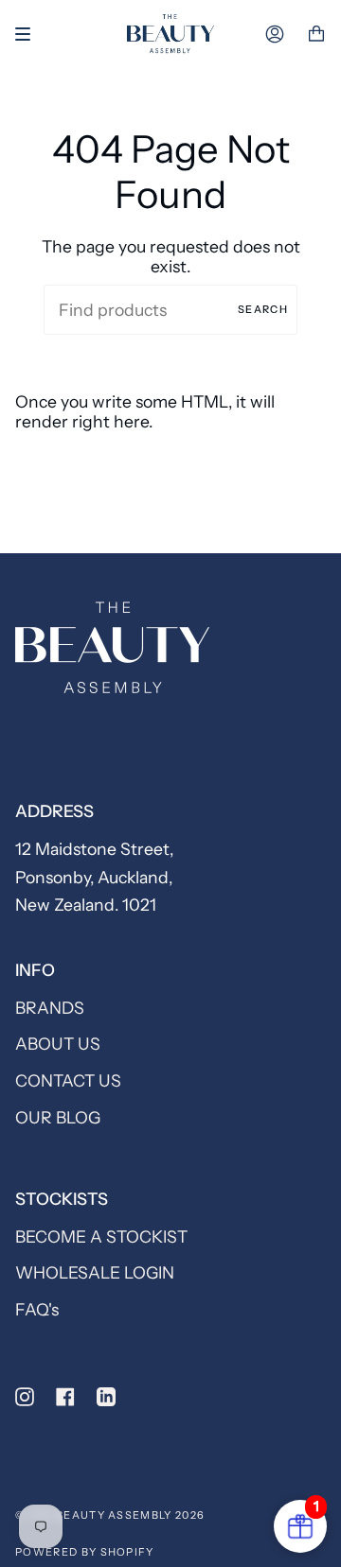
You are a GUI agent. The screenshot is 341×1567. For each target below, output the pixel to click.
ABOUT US (57, 1043)
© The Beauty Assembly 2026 (110, 1515)
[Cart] (316, 34)
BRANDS (49, 1008)
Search (263, 309)
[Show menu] (29, 34)
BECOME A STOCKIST (101, 1236)
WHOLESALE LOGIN (94, 1272)
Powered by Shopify (84, 1551)
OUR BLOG (57, 1117)
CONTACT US (68, 1080)
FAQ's (37, 1309)
